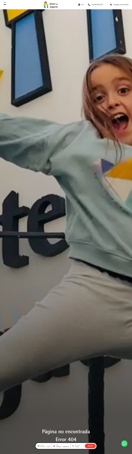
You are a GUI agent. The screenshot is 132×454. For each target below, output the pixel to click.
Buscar (90, 446)
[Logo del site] (50, 4)
